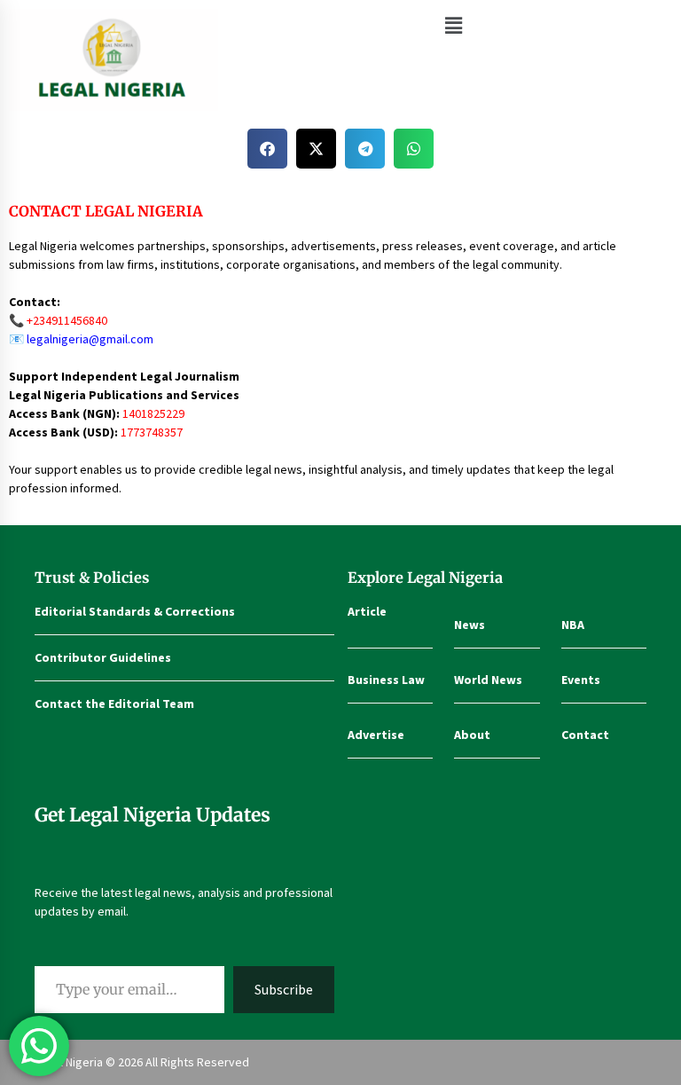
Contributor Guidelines (103, 657)
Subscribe (283, 989)
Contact (585, 735)
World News (488, 680)
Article (367, 611)
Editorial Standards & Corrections (135, 611)
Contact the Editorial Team (114, 704)
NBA (572, 625)
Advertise (376, 735)
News (469, 625)
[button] (454, 25)
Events (580, 680)
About (472, 735)
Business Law (386, 680)
